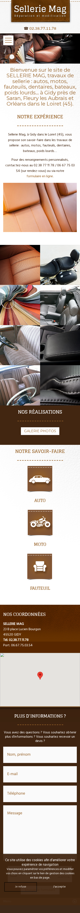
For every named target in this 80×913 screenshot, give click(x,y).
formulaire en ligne (39, 176)
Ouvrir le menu (8, 40)
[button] (40, 675)
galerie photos (40, 431)
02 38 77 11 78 (44, 165)
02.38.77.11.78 (42, 28)
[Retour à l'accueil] (40, 12)
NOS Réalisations (40, 412)
